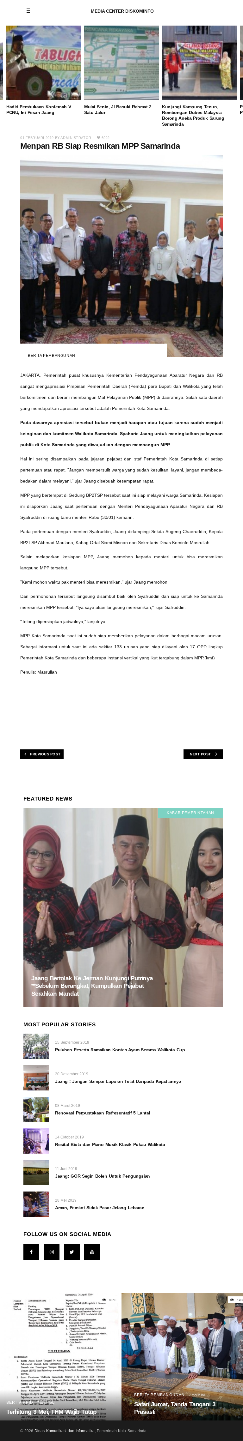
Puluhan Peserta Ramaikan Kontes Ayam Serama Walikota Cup (120, 1049)
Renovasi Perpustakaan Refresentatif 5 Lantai (102, 1112)
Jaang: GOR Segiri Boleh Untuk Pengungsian (102, 1176)
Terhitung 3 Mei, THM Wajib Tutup (51, 1411)
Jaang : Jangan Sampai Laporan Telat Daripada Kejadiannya (118, 1081)
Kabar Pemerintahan (190, 813)
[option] (44, 70)
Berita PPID (19, 1402)
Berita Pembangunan (51, 355)
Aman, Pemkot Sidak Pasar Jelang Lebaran (100, 1207)
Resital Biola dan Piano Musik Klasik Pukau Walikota (110, 1144)
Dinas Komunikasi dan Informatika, (65, 1431)
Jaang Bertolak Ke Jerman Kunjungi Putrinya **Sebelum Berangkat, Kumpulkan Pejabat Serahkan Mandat (92, 986)
